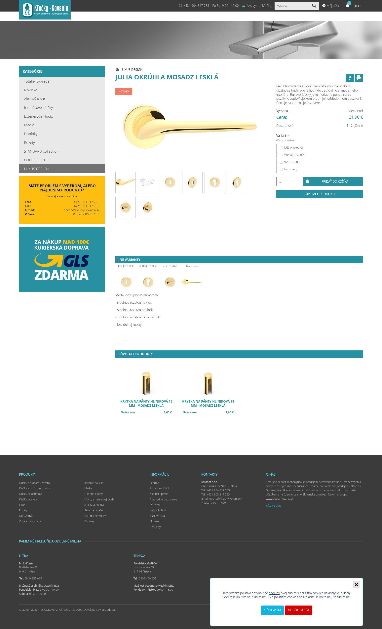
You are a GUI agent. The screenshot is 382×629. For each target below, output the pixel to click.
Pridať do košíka (335, 181)
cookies (274, 593)
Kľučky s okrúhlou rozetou (35, 488)
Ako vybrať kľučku (259, 5)
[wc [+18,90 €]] (170, 282)
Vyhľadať (314, 6)
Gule (22, 505)
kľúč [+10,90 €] (293, 147)
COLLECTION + (36, 160)
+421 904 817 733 (196, 5)
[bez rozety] (192, 282)
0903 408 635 (147, 578)
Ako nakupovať (159, 494)
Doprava (155, 505)
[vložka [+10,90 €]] (148, 282)
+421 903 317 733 (86, 206)
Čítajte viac (273, 505)
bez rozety (290, 169)
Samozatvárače (93, 510)
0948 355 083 (33, 578)
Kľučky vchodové (94, 505)
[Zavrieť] (356, 584)
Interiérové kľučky (38, 107)
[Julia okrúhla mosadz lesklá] (189, 127)
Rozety (29, 142)
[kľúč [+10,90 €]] (126, 282)
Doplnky (30, 133)
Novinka (30, 90)
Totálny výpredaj (37, 81)
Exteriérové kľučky (38, 116)
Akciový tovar (34, 98)
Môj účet (333, 5)
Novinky (154, 521)
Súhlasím (272, 610)
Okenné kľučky (93, 494)
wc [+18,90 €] (292, 162)
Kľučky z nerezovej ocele (99, 499)
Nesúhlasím (298, 610)
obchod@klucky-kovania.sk (81, 210)
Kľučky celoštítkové (31, 494)
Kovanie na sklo (93, 483)
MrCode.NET (109, 609)
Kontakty (155, 527)
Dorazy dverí (26, 516)
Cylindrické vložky (95, 516)
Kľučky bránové (28, 499)
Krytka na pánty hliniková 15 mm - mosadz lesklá (148, 406)
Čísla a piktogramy (30, 521)
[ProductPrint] (359, 78)
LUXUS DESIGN (36, 168)
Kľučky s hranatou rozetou (35, 483)
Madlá (29, 125)
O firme (154, 483)
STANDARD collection (41, 151)
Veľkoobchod (158, 510)
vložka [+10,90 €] (294, 155)
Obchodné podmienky (163, 499)
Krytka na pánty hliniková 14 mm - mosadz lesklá (210, 406)
